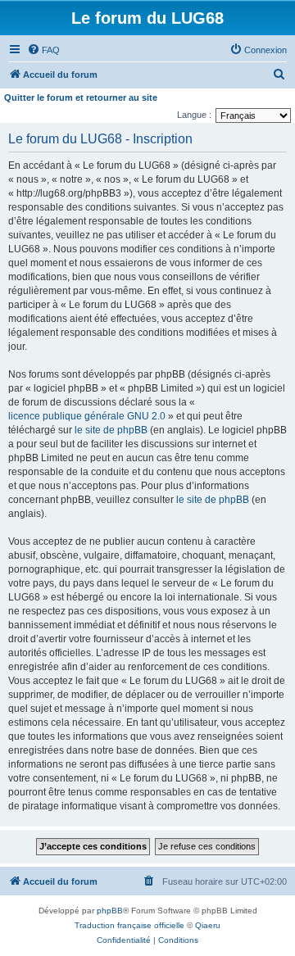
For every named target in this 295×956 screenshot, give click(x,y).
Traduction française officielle (129, 925)
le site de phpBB (111, 430)
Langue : (194, 115)
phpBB (110, 910)
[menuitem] (43, 50)
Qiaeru (207, 925)
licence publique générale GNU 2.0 (87, 416)
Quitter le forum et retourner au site (80, 97)
